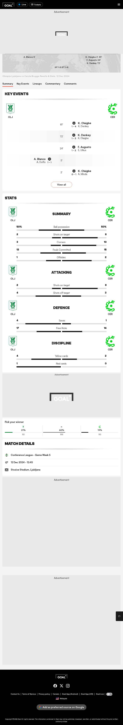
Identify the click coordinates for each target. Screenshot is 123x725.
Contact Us (15, 694)
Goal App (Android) (70, 694)
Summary (7, 83)
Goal (19, 719)
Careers (56, 694)
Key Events (23, 83)
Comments (70, 83)
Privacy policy (44, 694)
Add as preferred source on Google (63, 707)
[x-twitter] (61, 686)
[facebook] (55, 686)
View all (61, 184)
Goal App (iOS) (87, 694)
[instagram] (67, 686)
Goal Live (100, 694)
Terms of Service (29, 694)
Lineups (37, 83)
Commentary (52, 83)
